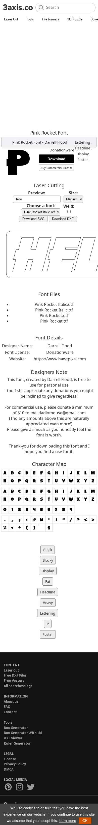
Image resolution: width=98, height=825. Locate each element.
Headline (82, 148)
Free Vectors (14, 680)
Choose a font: (41, 205)
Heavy (48, 602)
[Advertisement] (49, 75)
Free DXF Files (15, 675)
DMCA (9, 769)
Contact (10, 712)
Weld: (68, 206)
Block (47, 549)
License (10, 759)
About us (11, 701)
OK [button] (84, 820)
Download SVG (33, 219)
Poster (82, 159)
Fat (47, 581)
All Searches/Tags (18, 686)
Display (82, 153)
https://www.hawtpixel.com (60, 359)
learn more (67, 820)
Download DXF (63, 219)
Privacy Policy (15, 764)
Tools (30, 19)
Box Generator (16, 727)
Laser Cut (11, 19)
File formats (50, 19)
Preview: (36, 193)
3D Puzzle (74, 19)
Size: (73, 193)
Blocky (47, 560)
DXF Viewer (13, 738)
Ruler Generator (17, 743)
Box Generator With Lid (23, 733)
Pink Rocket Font (26, 142)
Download (56, 159)
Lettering (82, 142)
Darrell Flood (55, 142)
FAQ (7, 706)
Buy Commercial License (56, 168)
